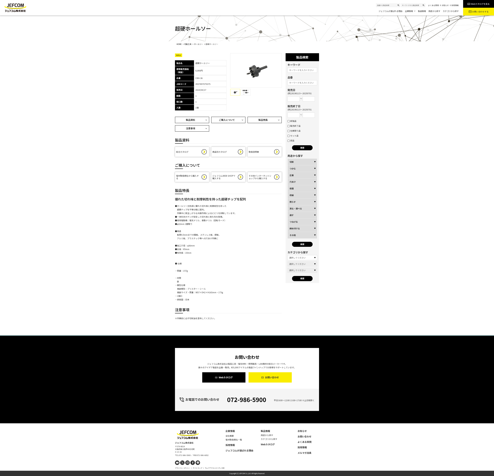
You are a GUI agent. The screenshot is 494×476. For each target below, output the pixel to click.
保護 (292, 188)
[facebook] (192, 462)
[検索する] (398, 5)
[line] (198, 462)
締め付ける (295, 228)
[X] (182, 462)
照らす (293, 201)
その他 (293, 235)
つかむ (293, 168)
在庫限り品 (295, 130)
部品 (292, 140)
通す (292, 215)
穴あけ (293, 181)
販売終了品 (295, 126)
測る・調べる (296, 208)
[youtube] (177, 462)
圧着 (292, 175)
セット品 (294, 135)
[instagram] (187, 462)
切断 (292, 161)
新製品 (293, 121)
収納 (292, 195)
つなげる (294, 221)
